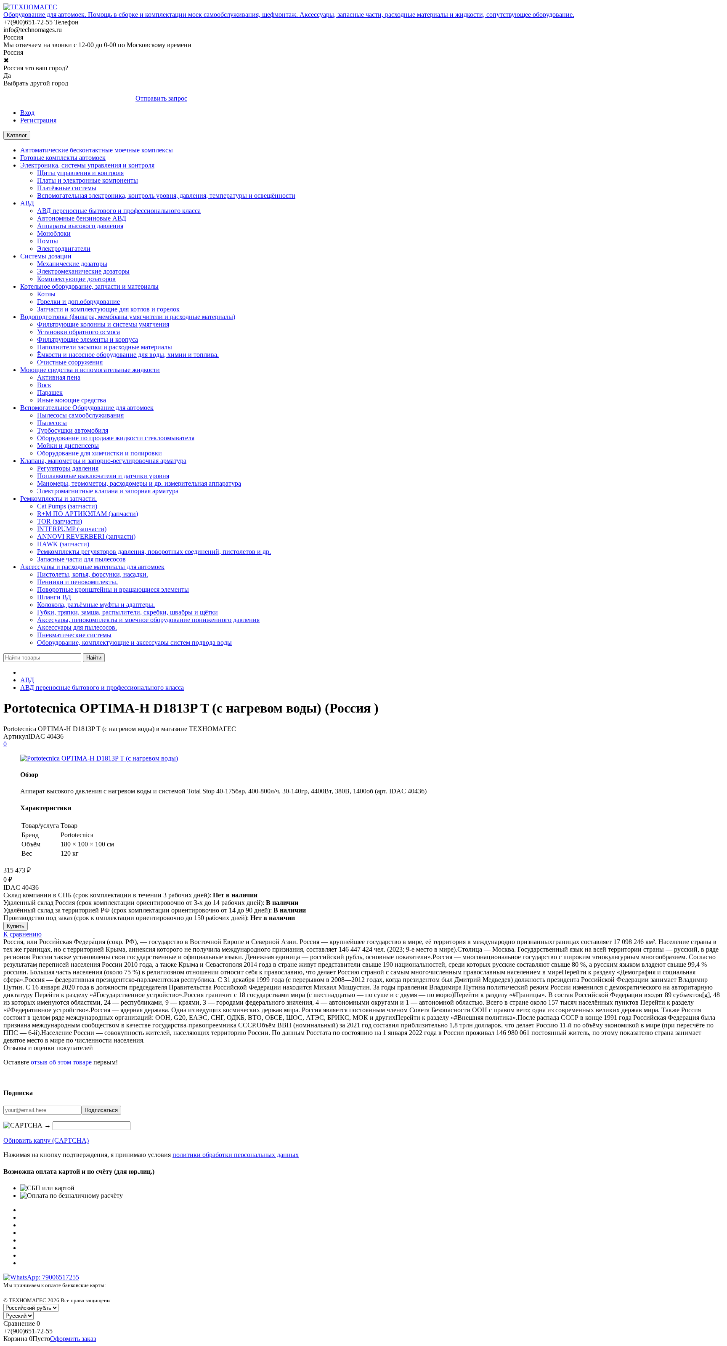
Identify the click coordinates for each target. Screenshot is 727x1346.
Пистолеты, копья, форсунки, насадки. (92, 574)
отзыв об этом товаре (61, 1062)
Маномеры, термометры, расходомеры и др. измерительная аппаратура (139, 483)
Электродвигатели (63, 248)
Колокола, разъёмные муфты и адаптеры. (96, 604)
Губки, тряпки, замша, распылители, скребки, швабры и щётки (127, 612)
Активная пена (58, 377)
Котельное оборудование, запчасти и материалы (89, 286)
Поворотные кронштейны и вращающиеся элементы (113, 589)
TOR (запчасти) (59, 521)
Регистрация (38, 120)
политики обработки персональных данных (235, 1154)
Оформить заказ (73, 1338)
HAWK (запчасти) (63, 544)
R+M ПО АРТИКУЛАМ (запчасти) (87, 513)
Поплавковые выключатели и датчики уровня (103, 475)
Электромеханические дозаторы (83, 271)
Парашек (50, 392)
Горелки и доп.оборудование (78, 301)
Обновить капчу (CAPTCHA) (46, 1140)
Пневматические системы (74, 634)
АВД (27, 203)
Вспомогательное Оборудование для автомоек (87, 407)
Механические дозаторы (72, 263)
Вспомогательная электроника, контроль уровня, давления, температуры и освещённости (166, 195)
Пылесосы (52, 422)
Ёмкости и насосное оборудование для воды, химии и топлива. (128, 354)
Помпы (47, 241)
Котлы (46, 294)
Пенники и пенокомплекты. (77, 581)
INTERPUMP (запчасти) (71, 528)
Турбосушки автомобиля (72, 430)
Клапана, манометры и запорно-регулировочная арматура (103, 460)
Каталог (17, 135)
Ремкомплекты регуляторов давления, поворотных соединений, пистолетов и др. (154, 551)
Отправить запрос (161, 98)
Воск (44, 384)
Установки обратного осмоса (78, 331)
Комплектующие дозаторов (76, 278)
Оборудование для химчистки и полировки (99, 453)
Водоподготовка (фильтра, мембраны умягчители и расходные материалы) (127, 316)
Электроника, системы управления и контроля (87, 165)
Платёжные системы (66, 188)
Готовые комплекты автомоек (63, 157)
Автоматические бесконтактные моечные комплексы (96, 150)
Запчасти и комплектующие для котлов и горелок (108, 309)
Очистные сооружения (70, 362)
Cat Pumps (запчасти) (67, 506)
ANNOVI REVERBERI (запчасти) (86, 536)
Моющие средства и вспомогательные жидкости (90, 369)
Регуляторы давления (67, 468)
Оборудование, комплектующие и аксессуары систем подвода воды (134, 642)
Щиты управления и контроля (80, 172)
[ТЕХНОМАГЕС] (30, 7)
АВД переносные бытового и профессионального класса (119, 210)
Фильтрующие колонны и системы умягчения (103, 324)
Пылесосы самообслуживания (80, 415)
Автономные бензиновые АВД (81, 218)
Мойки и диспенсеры (68, 445)
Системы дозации (46, 256)
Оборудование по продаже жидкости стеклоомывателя (115, 438)
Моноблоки (54, 233)
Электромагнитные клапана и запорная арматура (107, 491)
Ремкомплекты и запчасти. (58, 498)
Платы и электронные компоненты (87, 180)
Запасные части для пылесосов (81, 559)
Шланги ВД (54, 597)
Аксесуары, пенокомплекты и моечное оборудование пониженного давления (148, 619)
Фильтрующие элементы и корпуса (87, 339)
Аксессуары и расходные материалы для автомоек (92, 566)
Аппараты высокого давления (80, 225)
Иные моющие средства (71, 400)
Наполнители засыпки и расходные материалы (104, 347)
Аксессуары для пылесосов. (77, 627)
